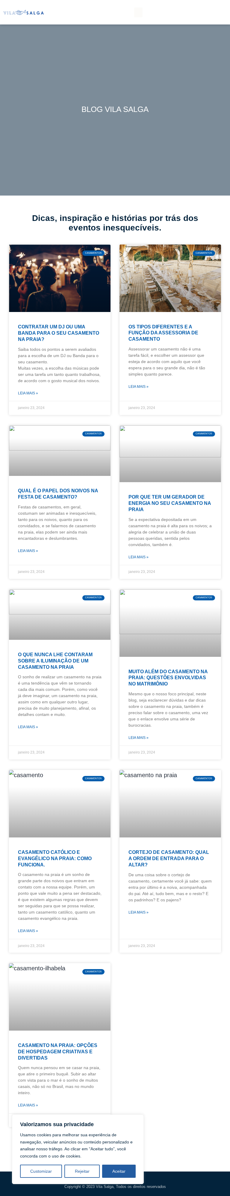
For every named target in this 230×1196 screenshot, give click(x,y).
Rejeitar (82, 1171)
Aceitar (118, 1171)
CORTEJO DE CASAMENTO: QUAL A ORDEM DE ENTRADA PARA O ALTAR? (168, 858)
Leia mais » (28, 393)
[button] (138, 12)
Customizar (41, 1171)
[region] (78, 1149)
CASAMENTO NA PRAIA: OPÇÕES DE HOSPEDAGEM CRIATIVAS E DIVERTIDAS (57, 1051)
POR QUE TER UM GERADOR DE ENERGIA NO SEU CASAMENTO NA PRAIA (169, 503)
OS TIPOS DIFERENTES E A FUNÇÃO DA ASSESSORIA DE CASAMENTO (163, 333)
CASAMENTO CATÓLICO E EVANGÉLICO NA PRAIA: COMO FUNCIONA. (55, 858)
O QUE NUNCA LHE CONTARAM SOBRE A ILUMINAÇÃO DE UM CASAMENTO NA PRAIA (55, 661)
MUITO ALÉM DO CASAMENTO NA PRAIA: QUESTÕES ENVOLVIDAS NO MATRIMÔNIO (168, 678)
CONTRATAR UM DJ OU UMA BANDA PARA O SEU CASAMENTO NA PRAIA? (58, 333)
